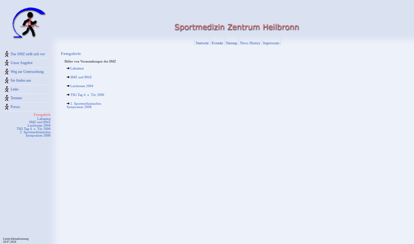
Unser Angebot (21, 63)
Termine (16, 98)
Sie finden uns (21, 80)
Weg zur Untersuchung (27, 71)
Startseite (202, 43)
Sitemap (231, 43)
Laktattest (44, 118)
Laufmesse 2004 (39, 125)
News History (250, 43)
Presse (15, 107)
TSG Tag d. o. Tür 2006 (34, 128)
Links (15, 89)
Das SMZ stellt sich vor (28, 54)
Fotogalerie (42, 115)
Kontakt (217, 43)
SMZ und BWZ (40, 122)
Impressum (271, 43)
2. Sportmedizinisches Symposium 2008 (35, 133)
